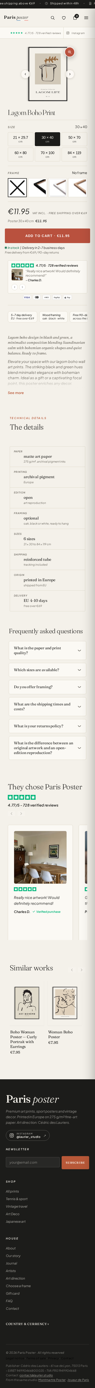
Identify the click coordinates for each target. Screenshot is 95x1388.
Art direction (15, 1278)
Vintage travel (16, 1206)
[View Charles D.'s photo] (17, 275)
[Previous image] (33, 74)
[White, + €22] (57, 187)
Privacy (53, 1358)
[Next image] (62, 74)
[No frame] (17, 187)
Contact (12, 1308)
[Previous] (72, 969)
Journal (11, 1263)
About (11, 1248)
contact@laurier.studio (36, 1375)
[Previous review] (14, 287)
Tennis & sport (17, 1199)
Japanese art (16, 1221)
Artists (11, 1271)
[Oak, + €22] (77, 187)
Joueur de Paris (78, 1380)
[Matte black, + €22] (37, 187)
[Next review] (22, 287)
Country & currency (26, 1324)
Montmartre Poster (52, 1380)
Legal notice (15, 1358)
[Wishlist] (64, 18)
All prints (12, 1191)
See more (16, 392)
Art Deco (12, 1214)
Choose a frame (18, 1286)
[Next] (81, 969)
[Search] (52, 18)
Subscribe (75, 1162)
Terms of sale (36, 1358)
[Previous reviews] (11, 813)
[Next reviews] (21, 813)
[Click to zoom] (70, 52)
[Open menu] (86, 18)
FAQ (9, 1301)
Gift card (12, 1293)
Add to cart (47, 236)
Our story (13, 1256)
